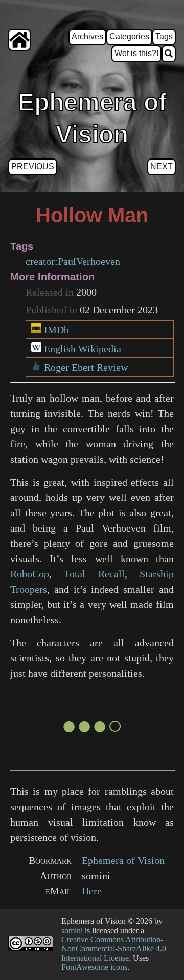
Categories (129, 36)
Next (161, 166)
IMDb (56, 329)
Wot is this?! (136, 53)
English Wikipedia (82, 348)
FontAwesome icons (94, 967)
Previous (32, 166)
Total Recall (94, 573)
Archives (87, 36)
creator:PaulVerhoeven (73, 261)
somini (72, 930)
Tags (164, 36)
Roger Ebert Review (86, 367)
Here (92, 890)
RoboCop (29, 573)
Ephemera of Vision (123, 860)
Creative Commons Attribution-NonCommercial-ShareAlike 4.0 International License (113, 948)
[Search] (169, 53)
